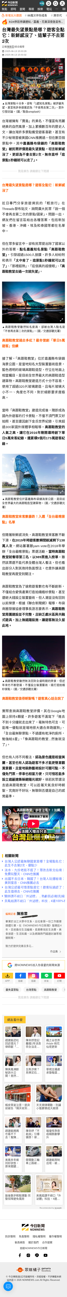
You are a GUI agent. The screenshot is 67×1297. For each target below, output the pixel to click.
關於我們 (33, 1242)
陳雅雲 (10, 46)
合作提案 (47, 1242)
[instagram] (28, 1255)
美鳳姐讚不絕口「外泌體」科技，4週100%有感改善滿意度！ (48, 1197)
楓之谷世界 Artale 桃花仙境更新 (53, 1043)
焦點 (4, 9)
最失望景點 (12, 989)
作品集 (54, 951)
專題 (31, 9)
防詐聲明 (10, 1236)
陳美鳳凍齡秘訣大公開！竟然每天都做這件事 (12, 1073)
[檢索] (55, 3)
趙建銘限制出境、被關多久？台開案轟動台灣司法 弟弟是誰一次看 (53, 1161)
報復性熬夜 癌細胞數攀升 (53, 1134)
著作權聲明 (55, 1236)
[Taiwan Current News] (41, 3)
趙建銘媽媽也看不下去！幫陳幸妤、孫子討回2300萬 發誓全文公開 (12, 1134)
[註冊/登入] (62, 3)
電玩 (49, 9)
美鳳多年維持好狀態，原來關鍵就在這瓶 (12, 1163)
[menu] (64, 9)
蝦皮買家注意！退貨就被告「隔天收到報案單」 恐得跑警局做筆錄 (17, 1107)
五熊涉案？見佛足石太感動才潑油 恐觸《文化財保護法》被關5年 (33, 1071)
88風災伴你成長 (37, 15)
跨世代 (58, 15)
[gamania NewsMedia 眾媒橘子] (33, 1269)
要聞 (22, 9)
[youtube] (45, 1255)
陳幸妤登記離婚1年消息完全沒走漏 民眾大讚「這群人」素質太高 (33, 1044)
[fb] (19, 1255)
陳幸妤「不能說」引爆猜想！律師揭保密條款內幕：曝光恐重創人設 (33, 1134)
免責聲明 (24, 1236)
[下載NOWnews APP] (48, 3)
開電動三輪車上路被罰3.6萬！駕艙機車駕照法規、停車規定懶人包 (33, 1161)
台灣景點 (31, 989)
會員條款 (20, 1242)
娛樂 (40, 9)
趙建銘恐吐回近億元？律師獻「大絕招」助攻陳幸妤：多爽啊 (12, 1044)
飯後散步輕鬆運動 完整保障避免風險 (18, 1197)
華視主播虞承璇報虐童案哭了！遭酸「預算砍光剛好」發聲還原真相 (53, 1071)
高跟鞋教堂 (50, 989)
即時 (13, 9)
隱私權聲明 (39, 1236)
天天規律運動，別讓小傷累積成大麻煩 (48, 1107)
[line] (37, 1255)
